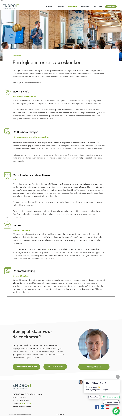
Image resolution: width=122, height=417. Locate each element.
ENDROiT (11, 414)
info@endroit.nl (25, 406)
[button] (60, 6)
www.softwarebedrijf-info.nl (25, 414)
